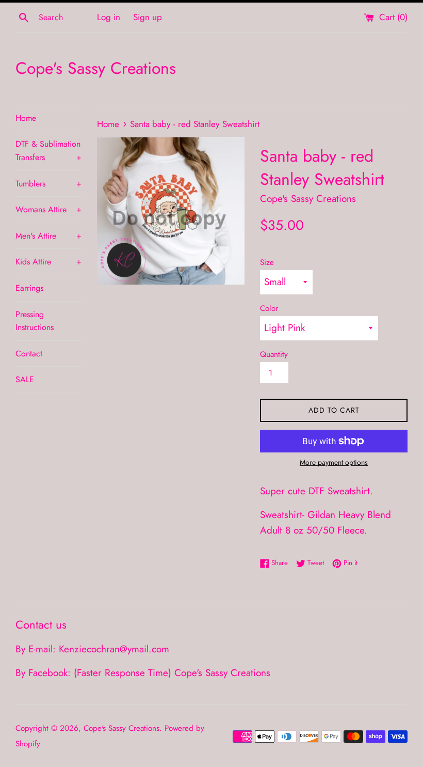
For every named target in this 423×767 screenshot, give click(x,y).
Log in (108, 17)
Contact (28, 353)
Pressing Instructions (34, 321)
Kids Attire (48, 262)
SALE (24, 379)
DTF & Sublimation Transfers (48, 150)
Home (25, 118)
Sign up (147, 17)
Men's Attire (48, 236)
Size (267, 262)
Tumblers (48, 184)
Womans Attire (48, 209)
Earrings (29, 288)
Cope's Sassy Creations (95, 68)
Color (269, 308)
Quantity (274, 354)
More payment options (334, 462)
